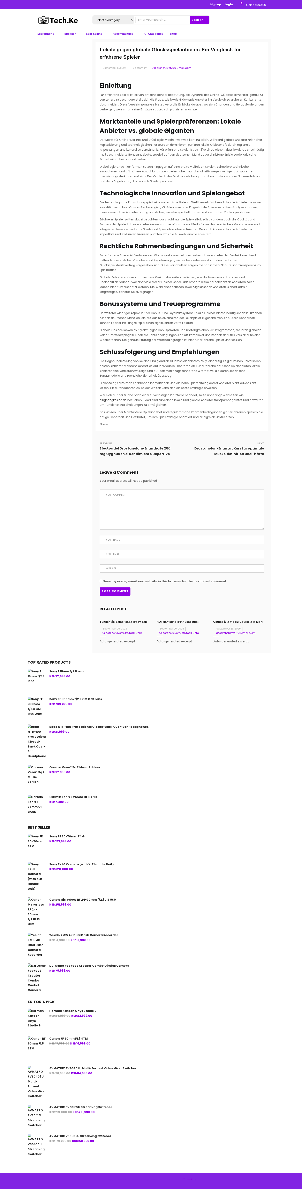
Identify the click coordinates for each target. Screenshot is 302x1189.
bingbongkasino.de (113, 400)
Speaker (70, 33)
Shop (173, 33)
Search (198, 20)
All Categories (153, 33)
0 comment (140, 68)
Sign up (215, 4)
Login (229, 4)
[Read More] (139, 641)
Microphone (45, 33)
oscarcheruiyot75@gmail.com (171, 68)
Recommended (123, 33)
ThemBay (189, 1179)
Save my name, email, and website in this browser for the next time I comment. (165, 581)
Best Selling (94, 33)
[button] (255, 4)
